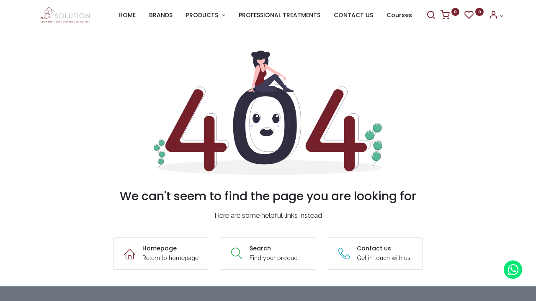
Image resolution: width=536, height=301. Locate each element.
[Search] (431, 16)
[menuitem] (127, 15)
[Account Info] (496, 16)
